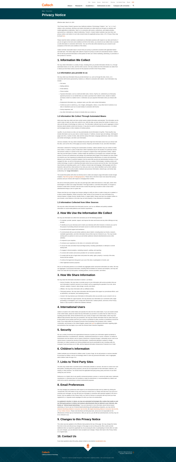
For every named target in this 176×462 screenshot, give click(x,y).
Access (99, 2)
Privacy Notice (87, 457)
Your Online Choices (64, 411)
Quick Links (105, 2)
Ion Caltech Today (121, 2)
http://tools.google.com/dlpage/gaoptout (74, 176)
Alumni (128, 2)
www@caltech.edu (100, 441)
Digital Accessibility (95, 457)
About (70, 6)
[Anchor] (92, 60)
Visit (89, 2)
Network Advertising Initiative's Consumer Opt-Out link (72, 409)
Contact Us (64, 457)
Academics (90, 6)
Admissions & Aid (103, 6)
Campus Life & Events (121, 6)
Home (43, 11)
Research (78, 6)
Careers (93, 2)
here (64, 36)
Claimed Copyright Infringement (75, 457)
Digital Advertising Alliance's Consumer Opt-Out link (104, 409)
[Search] (133, 5)
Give (133, 2)
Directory (113, 2)
